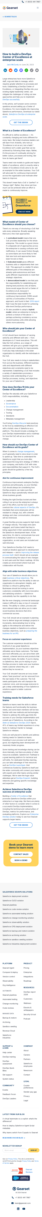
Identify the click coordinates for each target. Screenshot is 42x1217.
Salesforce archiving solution (14, 935)
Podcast (27, 1019)
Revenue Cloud (9, 1031)
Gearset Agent (8, 968)
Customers (28, 999)
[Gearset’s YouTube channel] (24, 1208)
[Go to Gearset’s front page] (21, 1189)
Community (8, 1085)
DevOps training (9, 1057)
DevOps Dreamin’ (23, 778)
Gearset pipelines (10, 905)
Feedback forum (9, 1094)
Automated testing (10, 999)
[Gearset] (10, 7)
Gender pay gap (30, 1092)
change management (25, 451)
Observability (8, 981)
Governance (11, 404)
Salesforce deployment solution (15, 896)
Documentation (12, 407)
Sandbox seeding (10, 1026)
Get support (7, 1075)
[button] (37, 7)
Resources (29, 987)
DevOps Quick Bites (8, 1069)
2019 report (34, 301)
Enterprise (28, 972)
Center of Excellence (19, 796)
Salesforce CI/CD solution (13, 900)
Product (28, 963)
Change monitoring (10, 1004)
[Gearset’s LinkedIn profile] (18, 1208)
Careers (27, 1055)
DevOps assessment (7, 1062)
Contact (27, 1075)
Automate (7, 991)
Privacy (27, 1096)
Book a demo (21, 860)
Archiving (6, 1022)
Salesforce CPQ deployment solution (17, 926)
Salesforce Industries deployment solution (20, 944)
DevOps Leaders (9, 1098)
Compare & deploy (10, 972)
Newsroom (28, 1070)
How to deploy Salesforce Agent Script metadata (18, 1127)
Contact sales (21, 854)
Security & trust (30, 1014)
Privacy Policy (12, 1159)
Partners (27, 1059)
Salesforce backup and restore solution (18, 931)
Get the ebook (21, 122)
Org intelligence (9, 985)
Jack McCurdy (13, 65)
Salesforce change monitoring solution (18, 918)
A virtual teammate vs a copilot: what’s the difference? (20, 1120)
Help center (7, 1052)
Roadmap (27, 981)
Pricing (26, 968)
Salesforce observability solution (16, 922)
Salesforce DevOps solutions (18, 892)
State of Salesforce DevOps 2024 (16, 723)
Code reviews (8, 1008)
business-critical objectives (18, 578)
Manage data (8, 1013)
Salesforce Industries (7, 1036)
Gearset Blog (11, 17)
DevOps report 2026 (30, 993)
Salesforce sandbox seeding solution (18, 939)
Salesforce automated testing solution (18, 913)
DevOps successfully (11, 99)
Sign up (34, 1150)
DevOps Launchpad (17, 765)
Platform (7, 963)
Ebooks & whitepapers (28, 1008)
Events (5, 1090)
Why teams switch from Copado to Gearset (20, 1132)
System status (8, 1079)
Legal (26, 1081)
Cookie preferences (28, 1086)
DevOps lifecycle (19, 423)
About (26, 1050)
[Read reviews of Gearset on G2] (17, 1171)
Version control (9, 976)
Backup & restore (9, 1018)
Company (28, 1046)
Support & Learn (8, 1047)
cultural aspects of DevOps (24, 507)
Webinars (27, 1003)
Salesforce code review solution (16, 909)
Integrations (28, 976)
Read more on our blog (13, 1138)
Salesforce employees (28, 1064)
